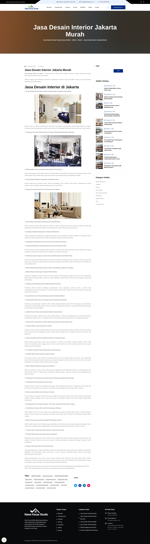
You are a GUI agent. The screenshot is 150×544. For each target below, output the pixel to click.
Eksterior (98, 184)
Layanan (67, 7)
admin (42, 66)
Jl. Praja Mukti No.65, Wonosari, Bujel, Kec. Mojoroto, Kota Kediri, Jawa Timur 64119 (116, 527)
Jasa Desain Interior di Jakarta (34, 73)
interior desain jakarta (59, 482)
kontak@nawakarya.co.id (87, 1)
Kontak (97, 7)
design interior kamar (51, 479)
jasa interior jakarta (40, 488)
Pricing (75, 7)
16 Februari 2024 (31, 66)
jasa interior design (29, 488)
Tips (97, 201)
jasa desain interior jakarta (42, 485)
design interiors (28, 482)
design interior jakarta (39, 479)
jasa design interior (54, 485)
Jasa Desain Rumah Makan (88, 524)
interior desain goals (47, 482)
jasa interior (64, 485)
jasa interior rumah (51, 488)
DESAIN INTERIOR (36, 476)
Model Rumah (100, 198)
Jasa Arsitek (99, 190)
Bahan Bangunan (101, 181)
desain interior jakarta (48, 476)
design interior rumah (62, 479)
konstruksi (98, 195)
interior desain (38, 482)
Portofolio (82, 7)
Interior (98, 187)
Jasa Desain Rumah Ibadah (88, 522)
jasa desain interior (29, 485)
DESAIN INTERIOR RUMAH (61, 476)
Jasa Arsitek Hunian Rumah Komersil (88, 518)
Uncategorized (100, 204)
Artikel (90, 7)
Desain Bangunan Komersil (88, 527)
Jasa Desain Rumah (101, 193)
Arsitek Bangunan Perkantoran (89, 530)
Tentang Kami (58, 7)
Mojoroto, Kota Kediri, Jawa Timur (67, 1)
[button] (4, 539)
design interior (28, 479)
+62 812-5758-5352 (104, 1)
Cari (97, 66)
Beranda (49, 7)
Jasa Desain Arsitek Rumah (88, 513)
